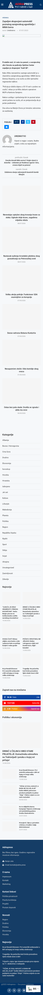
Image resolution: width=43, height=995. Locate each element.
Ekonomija (6, 463)
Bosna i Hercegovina (10, 446)
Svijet (4, 556)
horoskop (6, 469)
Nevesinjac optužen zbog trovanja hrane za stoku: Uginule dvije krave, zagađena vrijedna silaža (21, 217)
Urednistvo (11, 30)
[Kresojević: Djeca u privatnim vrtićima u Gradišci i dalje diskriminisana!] (9, 826)
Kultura (5, 498)
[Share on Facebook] (23, 122)
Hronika (5, 475)
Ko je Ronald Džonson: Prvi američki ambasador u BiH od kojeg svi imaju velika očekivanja (29, 773)
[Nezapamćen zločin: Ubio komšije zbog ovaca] (21, 352)
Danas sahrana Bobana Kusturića (21, 333)
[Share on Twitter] (28, 122)
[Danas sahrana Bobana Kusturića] (21, 317)
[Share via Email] (6, 127)
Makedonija (7, 510)
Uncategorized (8, 568)
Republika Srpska (9, 533)
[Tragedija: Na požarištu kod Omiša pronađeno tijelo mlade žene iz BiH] (32, 660)
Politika (5, 521)
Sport (4, 544)
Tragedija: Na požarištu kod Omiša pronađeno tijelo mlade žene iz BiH (31, 671)
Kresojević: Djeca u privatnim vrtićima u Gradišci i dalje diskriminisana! (29, 825)
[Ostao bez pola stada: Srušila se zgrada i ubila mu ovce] (21, 391)
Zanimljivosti (7, 573)
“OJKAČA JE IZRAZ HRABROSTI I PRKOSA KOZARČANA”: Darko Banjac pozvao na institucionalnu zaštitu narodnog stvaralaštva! (10, 612)
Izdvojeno (6, 486)
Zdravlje (5, 579)
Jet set (5, 492)
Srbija (4, 550)
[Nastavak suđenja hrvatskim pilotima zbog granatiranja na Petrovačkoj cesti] (21, 240)
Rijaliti (4, 539)
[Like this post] (17, 122)
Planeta (5, 515)
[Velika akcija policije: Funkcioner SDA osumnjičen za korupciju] (21, 278)
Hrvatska (6, 481)
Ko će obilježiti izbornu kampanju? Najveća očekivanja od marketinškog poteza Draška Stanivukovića (29, 810)
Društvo (5, 457)
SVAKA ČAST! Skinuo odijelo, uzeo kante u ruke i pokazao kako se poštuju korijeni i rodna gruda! (11, 642)
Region (5, 527)
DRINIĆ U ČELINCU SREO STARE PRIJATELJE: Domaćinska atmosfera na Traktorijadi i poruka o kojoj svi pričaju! (20, 756)
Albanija (5, 440)
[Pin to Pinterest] (33, 122)
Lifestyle (5, 504)
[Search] (40, 5)
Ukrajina (5, 562)
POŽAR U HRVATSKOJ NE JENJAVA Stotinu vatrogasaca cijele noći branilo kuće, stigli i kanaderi (31, 643)
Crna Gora (6, 452)
